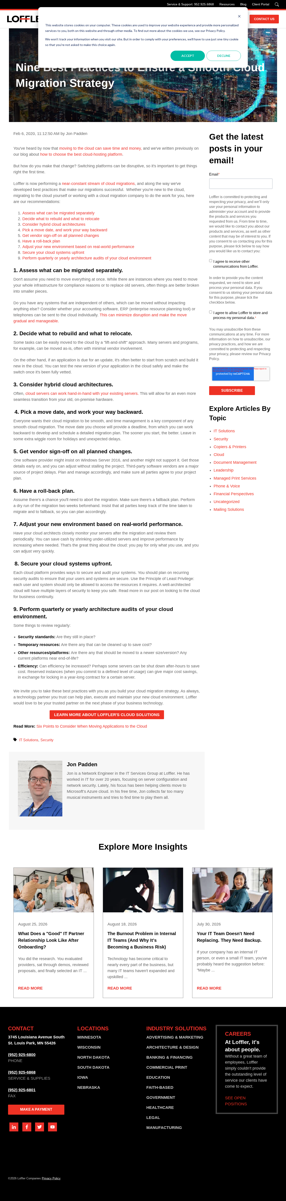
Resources (227, 4)
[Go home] (27, 19)
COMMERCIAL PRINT (166, 1067)
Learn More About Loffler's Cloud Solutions (107, 714)
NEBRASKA (88, 1087)
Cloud (219, 454)
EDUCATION (158, 1077)
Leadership (223, 470)
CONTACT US (264, 19)
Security (46, 740)
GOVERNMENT (160, 1097)
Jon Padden (82, 764)
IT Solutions (28, 740)
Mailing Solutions (229, 509)
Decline (223, 56)
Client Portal (260, 4)
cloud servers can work (46, 393)
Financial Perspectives (234, 494)
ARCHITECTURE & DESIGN (172, 1047)
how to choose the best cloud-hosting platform (81, 154)
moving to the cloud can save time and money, (100, 148)
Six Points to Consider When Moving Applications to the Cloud (91, 726)
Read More (30, 988)
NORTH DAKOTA (93, 1057)
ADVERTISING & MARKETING (174, 1037)
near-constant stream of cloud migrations (98, 183)
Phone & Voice (227, 486)
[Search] (277, 4)
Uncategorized (227, 501)
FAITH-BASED (159, 1087)
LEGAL (153, 1117)
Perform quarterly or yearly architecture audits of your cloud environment (86, 258)
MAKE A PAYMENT (36, 1109)
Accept (187, 56)
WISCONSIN (89, 1047)
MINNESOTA (89, 1037)
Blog (243, 4)
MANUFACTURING (164, 1127)
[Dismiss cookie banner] (239, 17)
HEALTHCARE (160, 1107)
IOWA (82, 1077)
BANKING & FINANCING (169, 1057)
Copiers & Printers (230, 447)
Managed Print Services (235, 478)
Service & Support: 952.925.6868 (190, 4)
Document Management (235, 462)
